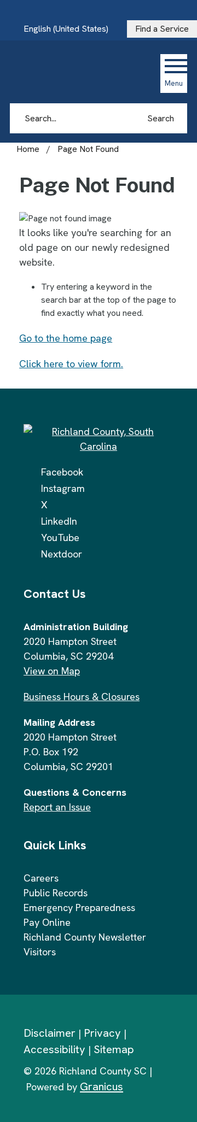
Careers (41, 878)
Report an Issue (57, 807)
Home (27, 149)
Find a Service (162, 28)
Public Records (56, 892)
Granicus (101, 1086)
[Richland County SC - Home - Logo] (83, 73)
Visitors (40, 951)
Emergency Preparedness (79, 907)
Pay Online (47, 922)
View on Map (52, 671)
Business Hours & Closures (82, 696)
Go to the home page (65, 338)
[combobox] (70, 29)
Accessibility (54, 1049)
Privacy (102, 1033)
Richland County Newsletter (85, 937)
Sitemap (114, 1049)
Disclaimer (50, 1033)
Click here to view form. (71, 363)
